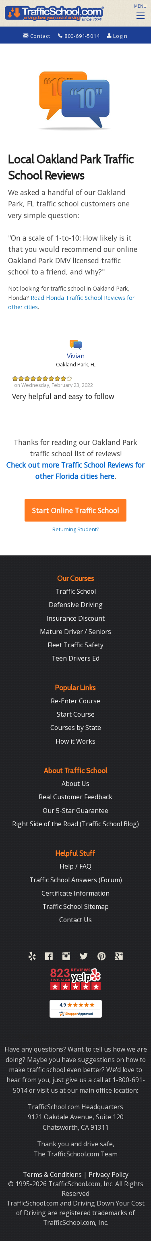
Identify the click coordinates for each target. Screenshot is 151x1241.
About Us (75, 783)
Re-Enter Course (75, 700)
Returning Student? (75, 529)
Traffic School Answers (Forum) (75, 879)
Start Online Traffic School (75, 510)
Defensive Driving (76, 604)
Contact (40, 35)
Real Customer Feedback (75, 796)
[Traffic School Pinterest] (101, 957)
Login (120, 35)
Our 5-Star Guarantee (75, 810)
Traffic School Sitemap (75, 906)
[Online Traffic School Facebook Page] (49, 957)
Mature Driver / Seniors (75, 631)
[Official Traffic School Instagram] (66, 957)
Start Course (76, 714)
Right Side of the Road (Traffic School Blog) (75, 823)
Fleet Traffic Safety (75, 644)
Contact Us (75, 919)
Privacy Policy (108, 1174)
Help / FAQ (75, 866)
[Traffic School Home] (53, 12)
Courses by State (75, 727)
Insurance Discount (75, 618)
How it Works (75, 741)
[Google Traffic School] (119, 957)
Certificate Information (75, 893)
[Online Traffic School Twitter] (84, 957)
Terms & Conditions (53, 1174)
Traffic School (76, 591)
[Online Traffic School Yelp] (32, 957)
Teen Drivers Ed (75, 658)
